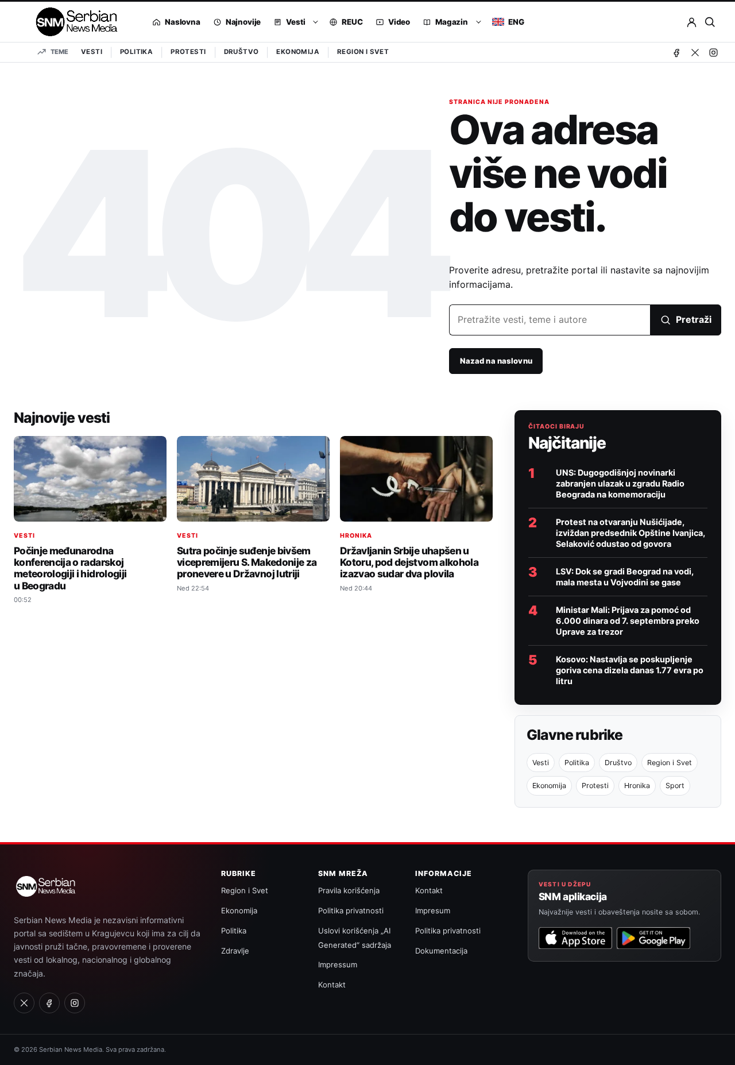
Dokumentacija (441, 950)
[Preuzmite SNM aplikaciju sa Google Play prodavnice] (653, 938)
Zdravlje (235, 950)
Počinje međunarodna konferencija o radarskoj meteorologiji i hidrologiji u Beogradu (70, 568)
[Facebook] (676, 52)
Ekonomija (297, 52)
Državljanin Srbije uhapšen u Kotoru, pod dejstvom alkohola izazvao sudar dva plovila (409, 562)
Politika (136, 52)
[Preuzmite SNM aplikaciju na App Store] (575, 938)
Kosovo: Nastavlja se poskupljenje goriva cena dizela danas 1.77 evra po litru (629, 670)
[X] (695, 52)
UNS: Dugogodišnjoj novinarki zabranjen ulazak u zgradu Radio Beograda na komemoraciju (620, 483)
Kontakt (332, 984)
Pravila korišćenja (349, 890)
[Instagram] (713, 52)
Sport (675, 785)
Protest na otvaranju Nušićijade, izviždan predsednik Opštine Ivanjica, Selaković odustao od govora (630, 533)
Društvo (241, 52)
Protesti (188, 52)
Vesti (91, 52)
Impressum (337, 964)
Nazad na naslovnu (496, 360)
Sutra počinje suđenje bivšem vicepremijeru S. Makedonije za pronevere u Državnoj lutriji (246, 562)
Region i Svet (363, 52)
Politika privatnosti (351, 910)
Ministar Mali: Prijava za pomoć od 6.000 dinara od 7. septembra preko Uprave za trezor (627, 620)
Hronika (356, 535)
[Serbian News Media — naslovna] (72, 21)
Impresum (432, 910)
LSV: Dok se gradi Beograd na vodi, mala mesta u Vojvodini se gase (625, 576)
